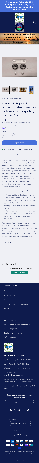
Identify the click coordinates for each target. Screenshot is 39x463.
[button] (4, 22)
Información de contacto (20, 460)
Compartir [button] (7, 242)
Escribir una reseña (19, 273)
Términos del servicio (15, 457)
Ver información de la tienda (13, 155)
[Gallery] (20, 72)
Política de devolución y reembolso (17, 325)
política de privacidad (12, 329)
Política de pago (10, 337)
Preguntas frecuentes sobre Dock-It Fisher (19, 304)
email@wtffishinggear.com (14, 375)
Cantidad (4, 131)
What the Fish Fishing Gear (18, 451)
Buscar (6, 309)
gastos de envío (8, 122)
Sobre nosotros (9, 295)
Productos (7, 291)
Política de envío (10, 320)
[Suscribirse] (33, 402)
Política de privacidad (30, 454)
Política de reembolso (15, 454)
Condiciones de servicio (13, 333)
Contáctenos (8, 300)
